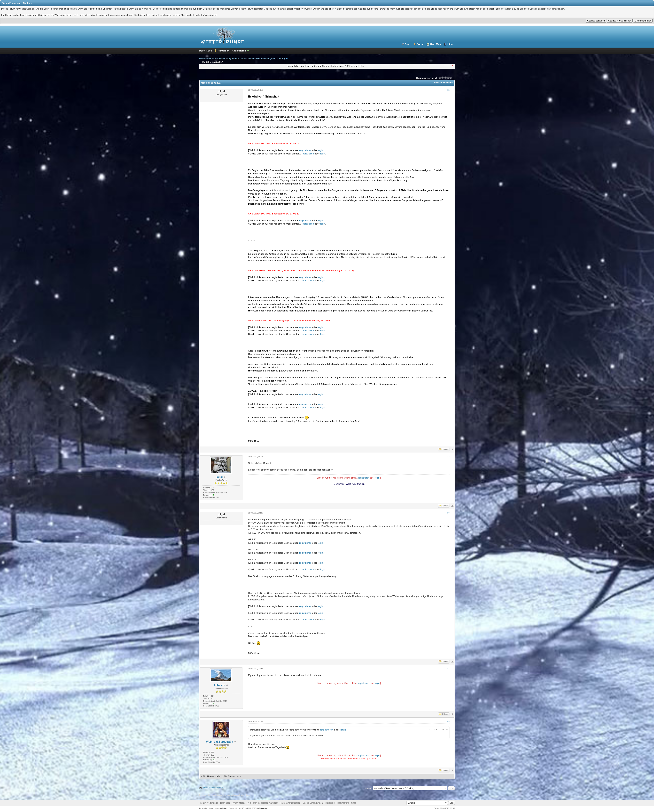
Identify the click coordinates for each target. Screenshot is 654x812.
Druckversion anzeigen (213, 787)
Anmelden (223, 50)
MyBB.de (224, 808)
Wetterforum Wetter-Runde (212, 58)
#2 (448, 457)
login (320, 150)
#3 (448, 513)
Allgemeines (233, 58)
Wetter (244, 58)
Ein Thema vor (231, 776)
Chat (407, 44)
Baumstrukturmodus (443, 82)
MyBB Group (262, 808)
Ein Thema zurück (212, 776)
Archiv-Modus (239, 803)
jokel (219, 476)
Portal (420, 44)
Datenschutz (343, 803)
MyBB (241, 808)
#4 (448, 669)
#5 (448, 721)
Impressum (330, 803)
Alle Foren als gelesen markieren (263, 803)
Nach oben (225, 803)
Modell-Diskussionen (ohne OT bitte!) (267, 58)
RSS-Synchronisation (290, 803)
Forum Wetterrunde (209, 803)
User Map (435, 44)
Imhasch (219, 685)
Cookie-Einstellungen (313, 803)
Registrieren (239, 50)
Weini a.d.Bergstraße (219, 741)
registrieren (305, 150)
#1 (448, 90)
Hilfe (450, 44)
